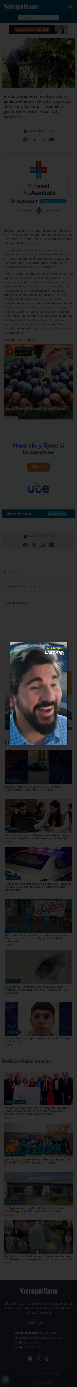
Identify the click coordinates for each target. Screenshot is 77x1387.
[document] (38, 693)
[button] (61, 648)
